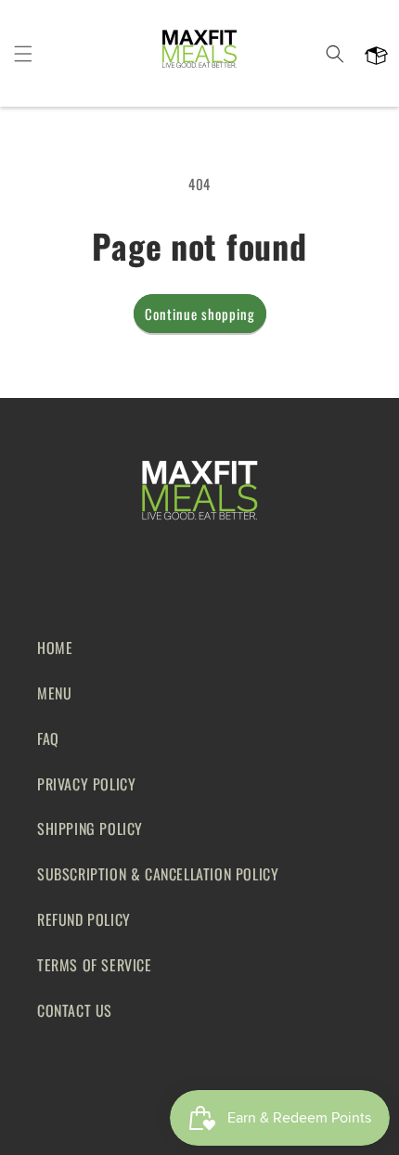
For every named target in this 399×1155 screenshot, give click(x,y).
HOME (54, 647)
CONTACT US (74, 1010)
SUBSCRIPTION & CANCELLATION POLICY (157, 874)
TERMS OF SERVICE (94, 965)
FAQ (48, 738)
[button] (23, 53)
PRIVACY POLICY (86, 784)
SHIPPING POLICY (90, 828)
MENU (54, 693)
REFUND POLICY (84, 919)
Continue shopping (200, 313)
